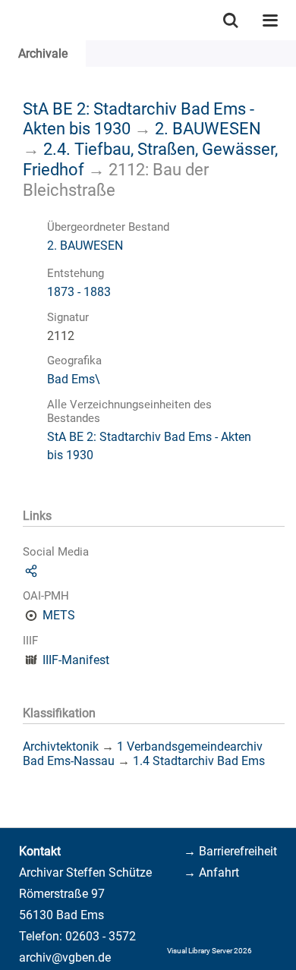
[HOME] (7, 20)
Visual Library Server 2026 (209, 950)
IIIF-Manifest (76, 660)
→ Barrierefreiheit (230, 851)
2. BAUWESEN (208, 128)
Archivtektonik (61, 746)
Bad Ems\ (73, 379)
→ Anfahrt (211, 872)
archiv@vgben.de (65, 957)
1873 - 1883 (79, 292)
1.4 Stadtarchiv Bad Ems (199, 761)
